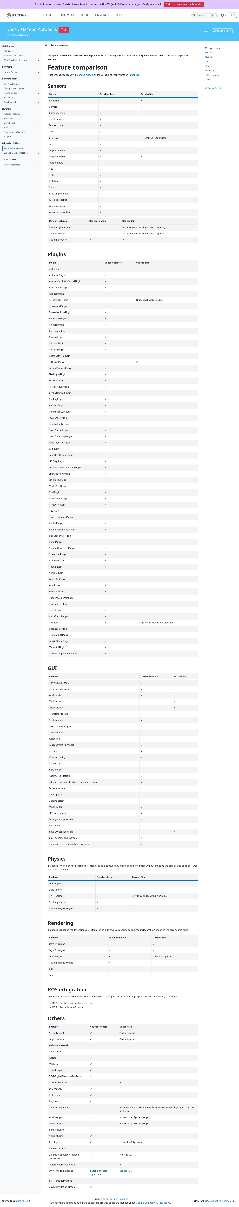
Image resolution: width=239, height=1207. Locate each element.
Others (208, 79)
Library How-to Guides (14, 88)
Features (49, 15)
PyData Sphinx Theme (218, 1201)
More (119, 15)
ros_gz (163, 996)
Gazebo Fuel (126, 1171)
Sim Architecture (11, 84)
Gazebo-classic (85, 75)
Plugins (208, 57)
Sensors (209, 52)
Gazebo (135, 75)
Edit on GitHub (214, 88)
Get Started (9, 51)
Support (7, 136)
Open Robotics (120, 1199)
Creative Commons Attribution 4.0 (153, 1202)
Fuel (6, 127)
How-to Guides (10, 72)
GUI (206, 61)
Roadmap (8, 97)
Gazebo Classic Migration (16, 153)
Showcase (68, 15)
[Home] (46, 45)
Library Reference (12, 165)
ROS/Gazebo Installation (15, 60)
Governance (9, 123)
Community (101, 15)
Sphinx (20, 1201)
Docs (84, 15)
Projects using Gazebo (14, 132)
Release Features (12, 114)
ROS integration (212, 75)
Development (10, 102)
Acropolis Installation (13, 55)
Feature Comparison (14, 148)
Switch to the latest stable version (184, 4)
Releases (8, 118)
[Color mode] (223, 15)
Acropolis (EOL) (221, 31)
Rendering (209, 70)
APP (233, 15)
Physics (208, 66)
